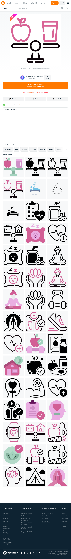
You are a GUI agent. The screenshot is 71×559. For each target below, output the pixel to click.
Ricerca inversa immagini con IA (7, 533)
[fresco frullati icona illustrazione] (57, 211)
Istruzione (6, 524)
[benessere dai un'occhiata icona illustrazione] (35, 211)
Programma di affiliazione (25, 519)
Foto (16, 3)
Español (62, 516)
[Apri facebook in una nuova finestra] (21, 552)
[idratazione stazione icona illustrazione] (57, 343)
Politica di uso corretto (59, 554)
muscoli (42, 149)
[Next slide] (64, 149)
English (62, 513)
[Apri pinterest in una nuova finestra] (30, 552)
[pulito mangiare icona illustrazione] (35, 366)
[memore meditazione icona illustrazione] (13, 321)
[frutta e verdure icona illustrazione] (57, 432)
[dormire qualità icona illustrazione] (35, 233)
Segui (47, 78)
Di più (43, 3)
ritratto (24, 149)
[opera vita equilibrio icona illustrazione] (13, 233)
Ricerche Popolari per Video (26, 532)
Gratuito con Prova (35, 85)
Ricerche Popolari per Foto (26, 527)
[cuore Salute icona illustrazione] (57, 233)
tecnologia (7, 149)
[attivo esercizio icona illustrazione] (35, 388)
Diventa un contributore (46, 522)
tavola (51, 149)
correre (33, 149)
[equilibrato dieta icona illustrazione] (13, 167)
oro (16, 149)
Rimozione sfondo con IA (7, 539)
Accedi (62, 3)
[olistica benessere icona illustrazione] (35, 277)
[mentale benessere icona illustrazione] (13, 388)
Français (62, 524)
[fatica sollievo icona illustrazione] (13, 476)
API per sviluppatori (6, 527)
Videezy (5, 518)
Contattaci (45, 516)
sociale (59, 149)
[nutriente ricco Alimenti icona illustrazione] (57, 366)
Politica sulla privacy (61, 553)
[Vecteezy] (3, 3)
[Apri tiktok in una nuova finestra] (33, 552)
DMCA (23, 516)
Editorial (34, 3)
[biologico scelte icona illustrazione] (13, 454)
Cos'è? (18, 105)
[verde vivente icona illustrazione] (13, 366)
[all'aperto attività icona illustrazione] (35, 476)
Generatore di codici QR (7, 543)
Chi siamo (45, 518)
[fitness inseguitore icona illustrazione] (13, 432)
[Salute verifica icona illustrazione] (35, 410)
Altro (61, 526)
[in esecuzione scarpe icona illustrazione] (57, 321)
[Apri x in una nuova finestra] (36, 552)
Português (63, 518)
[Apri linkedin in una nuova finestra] (27, 552)
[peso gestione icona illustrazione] (35, 321)
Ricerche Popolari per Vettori (26, 523)
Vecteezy (5, 516)
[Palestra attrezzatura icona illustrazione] (57, 299)
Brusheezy (6, 513)
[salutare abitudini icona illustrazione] (35, 343)
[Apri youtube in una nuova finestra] (39, 552)
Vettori (8, 3)
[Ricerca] (62, 8)
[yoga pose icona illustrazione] (57, 255)
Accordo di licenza (26, 513)
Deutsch (62, 521)
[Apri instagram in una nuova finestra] (24, 552)
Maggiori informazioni (11, 109)
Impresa (5, 521)
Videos (25, 3)
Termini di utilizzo (49, 553)
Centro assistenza (47, 513)
